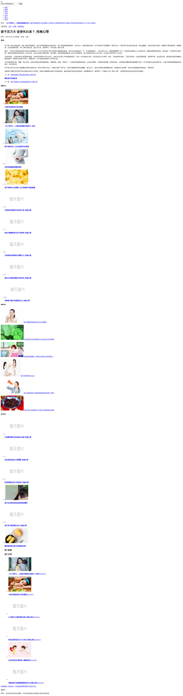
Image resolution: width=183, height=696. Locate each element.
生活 (6, 15)
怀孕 (6, 11)
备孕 (6, 9)
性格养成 (21, 26)
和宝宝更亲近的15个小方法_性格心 (84, 23)
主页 (9, 26)
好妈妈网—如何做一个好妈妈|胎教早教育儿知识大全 (18, 686)
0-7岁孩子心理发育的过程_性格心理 (60, 23)
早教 (6, 19)
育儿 (6, 17)
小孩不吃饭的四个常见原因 (38, 23)
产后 (6, 13)
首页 (6, 7)
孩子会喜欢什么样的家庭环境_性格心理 (24, 82)
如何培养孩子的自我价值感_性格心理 (23, 75)
